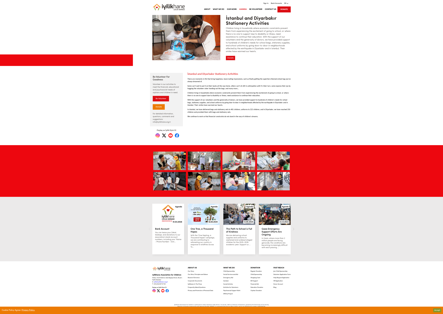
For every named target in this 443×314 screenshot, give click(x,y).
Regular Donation (256, 271)
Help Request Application (281, 277)
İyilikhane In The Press (195, 284)
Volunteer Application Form (282, 274)
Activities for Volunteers (230, 287)
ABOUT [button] (207, 9)
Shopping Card (255, 277)
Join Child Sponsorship (280, 271)
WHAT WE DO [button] (218, 9)
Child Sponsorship (229, 271)
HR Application (278, 281)
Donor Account (278, 284)
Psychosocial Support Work (231, 290)
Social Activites (228, 284)
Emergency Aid (228, 277)
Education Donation (257, 287)
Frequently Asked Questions (196, 287)
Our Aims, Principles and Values (198, 274)
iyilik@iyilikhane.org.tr (161, 282)
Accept (437, 310)
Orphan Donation (256, 290)
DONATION (255, 268)
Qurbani (226, 281)
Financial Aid (255, 284)
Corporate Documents (195, 281)
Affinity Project (228, 294)
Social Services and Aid (230, 274)
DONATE (284, 9)
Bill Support (254, 281)
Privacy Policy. (28, 310)
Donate (230, 58)
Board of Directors (194, 277)
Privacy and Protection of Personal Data (200, 290)
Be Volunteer (161, 99)
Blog (274, 287)
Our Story (191, 271)
